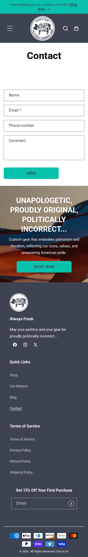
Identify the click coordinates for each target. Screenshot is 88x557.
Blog (13, 397)
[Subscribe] (71, 503)
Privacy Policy (20, 450)
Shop (14, 375)
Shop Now (43, 266)
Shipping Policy (21, 472)
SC (67, 551)
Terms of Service (22, 439)
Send (31, 173)
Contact (16, 408)
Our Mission (19, 386)
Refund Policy (20, 461)
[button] (9, 28)
